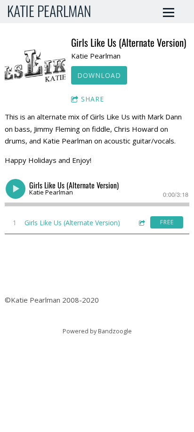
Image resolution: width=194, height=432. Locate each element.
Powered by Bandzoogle (97, 331)
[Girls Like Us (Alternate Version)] (35, 66)
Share (92, 98)
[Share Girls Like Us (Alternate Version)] (141, 223)
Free (167, 222)
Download (99, 75)
